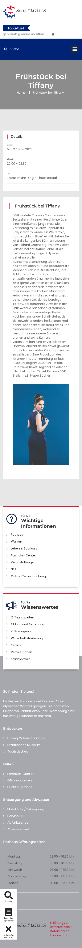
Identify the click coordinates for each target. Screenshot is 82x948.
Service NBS (16, 816)
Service (16, 645)
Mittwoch (15, 869)
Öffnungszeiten (22, 617)
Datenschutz (59, 931)
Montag (14, 856)
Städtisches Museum (23, 745)
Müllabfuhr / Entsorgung (25, 809)
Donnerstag (17, 876)
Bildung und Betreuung (27, 624)
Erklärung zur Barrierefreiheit (61, 925)
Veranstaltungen (23, 562)
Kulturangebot (21, 631)
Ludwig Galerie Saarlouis (26, 738)
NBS (13, 569)
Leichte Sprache (20, 787)
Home (21, 92)
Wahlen (16, 541)
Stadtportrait (20, 659)
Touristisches (17, 751)
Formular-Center (23, 555)
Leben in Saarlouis (24, 548)
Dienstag (15, 863)
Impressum (58, 935)
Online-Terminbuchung (28, 576)
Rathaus (17, 534)
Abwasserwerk (18, 829)
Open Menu (74, 49)
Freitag (13, 883)
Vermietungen (21, 652)
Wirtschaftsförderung (27, 638)
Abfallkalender (18, 822)
